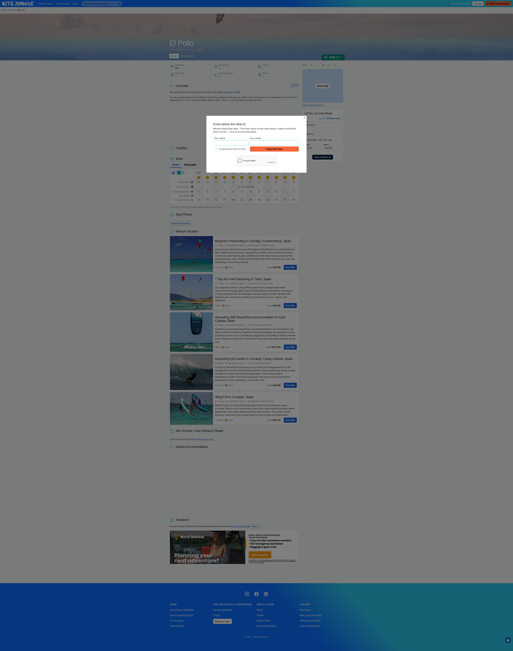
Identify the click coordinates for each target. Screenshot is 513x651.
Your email (255, 138)
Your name (219, 138)
